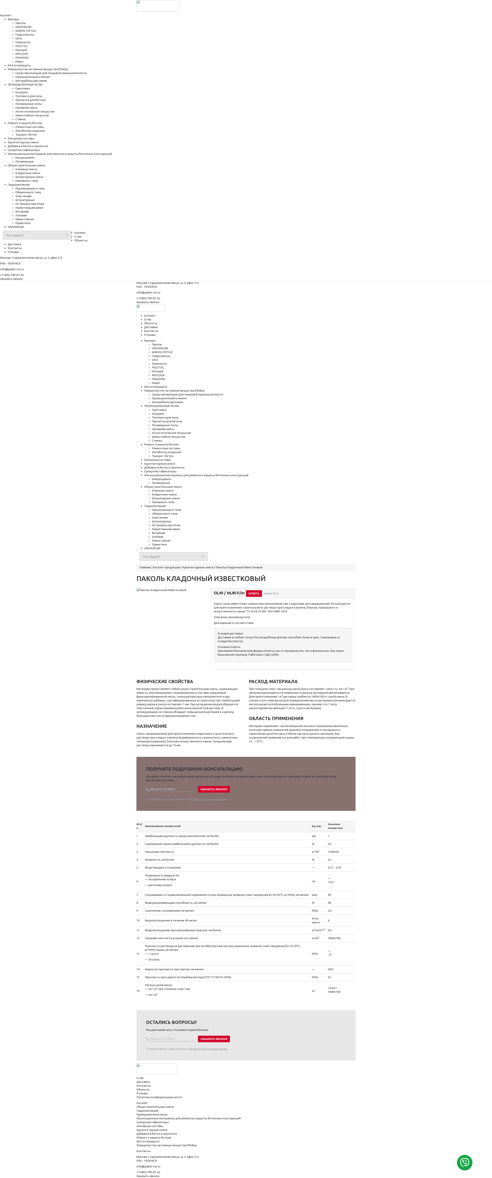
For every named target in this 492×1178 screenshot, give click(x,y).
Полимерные (24, 161)
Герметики (22, 223)
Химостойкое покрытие (32, 115)
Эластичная (23, 196)
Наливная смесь (26, 107)
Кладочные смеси (27, 173)
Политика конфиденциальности (159, 1097)
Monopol (21, 50)
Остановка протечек (29, 203)
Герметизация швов (29, 207)
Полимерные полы (28, 103)
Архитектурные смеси (23, 142)
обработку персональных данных (208, 799)
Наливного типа (26, 180)
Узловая (21, 215)
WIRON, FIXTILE (25, 30)
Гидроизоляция (18, 184)
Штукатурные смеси (29, 176)
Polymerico (23, 42)
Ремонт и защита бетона (25, 123)
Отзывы (13, 251)
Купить (253, 593)
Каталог (80, 232)
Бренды (13, 19)
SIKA (18, 38)
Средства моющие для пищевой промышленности (50, 73)
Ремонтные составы (29, 126)
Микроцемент (25, 157)
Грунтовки (22, 88)
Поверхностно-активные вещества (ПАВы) (38, 69)
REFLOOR (21, 53)
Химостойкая (24, 219)
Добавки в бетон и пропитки (28, 146)
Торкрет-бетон (26, 134)
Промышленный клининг (33, 76)
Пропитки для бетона (30, 100)
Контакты (15, 248)
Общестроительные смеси (26, 165)
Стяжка (20, 119)
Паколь (20, 23)
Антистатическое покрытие (35, 111)
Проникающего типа (30, 188)
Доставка (14, 244)
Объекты (80, 240)
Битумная (22, 211)
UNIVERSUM (23, 26)
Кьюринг (21, 92)
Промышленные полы (151, 1114)
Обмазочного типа (28, 192)
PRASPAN (21, 57)
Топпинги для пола (28, 96)
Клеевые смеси (26, 169)
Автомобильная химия (31, 80)
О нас (78, 236)
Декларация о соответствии (233, 622)
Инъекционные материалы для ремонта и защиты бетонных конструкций (60, 153)
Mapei (19, 61)
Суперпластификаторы (24, 150)
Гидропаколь (24, 34)
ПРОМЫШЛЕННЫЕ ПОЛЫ (25, 84)
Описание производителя (232, 617)
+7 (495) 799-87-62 (12, 275)
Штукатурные (25, 200)
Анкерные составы (21, 138)
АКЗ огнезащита (19, 65)
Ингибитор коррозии (30, 130)
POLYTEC (21, 46)
